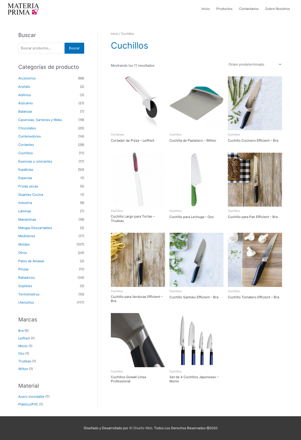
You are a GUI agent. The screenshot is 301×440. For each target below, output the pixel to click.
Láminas (24, 211)
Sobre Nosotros (277, 9)
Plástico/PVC (28, 404)
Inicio (205, 9)
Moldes (24, 244)
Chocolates (27, 128)
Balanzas (25, 111)
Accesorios (27, 78)
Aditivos (24, 95)
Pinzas (23, 269)
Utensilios (26, 302)
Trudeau (24, 361)
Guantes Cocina (30, 194)
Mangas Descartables (35, 228)
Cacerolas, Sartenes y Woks (40, 120)
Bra (21, 330)
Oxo (21, 353)
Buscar (74, 48)
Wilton (23, 369)
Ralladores (26, 277)
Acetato (24, 86)
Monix (23, 346)
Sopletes (25, 286)
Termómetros (28, 294)
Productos (224, 9)
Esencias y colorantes (35, 161)
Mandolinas (27, 219)
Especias (25, 178)
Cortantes (26, 145)
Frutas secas (28, 186)
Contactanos (249, 9)
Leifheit (24, 338)
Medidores (26, 236)
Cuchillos (25, 153)
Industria (25, 203)
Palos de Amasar (31, 261)
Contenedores (29, 136)
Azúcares (25, 103)
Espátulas (25, 169)
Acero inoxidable (31, 396)
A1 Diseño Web (140, 428)
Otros (22, 253)
